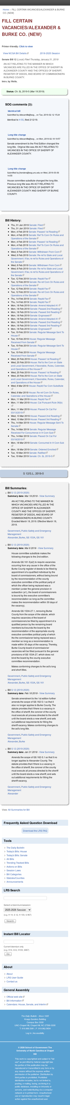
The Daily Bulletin (15, 847)
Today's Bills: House (17, 851)
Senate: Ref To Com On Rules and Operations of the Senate (37, 236)
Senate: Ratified (38, 452)
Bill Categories (14, 874)
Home (6, 9)
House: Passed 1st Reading (45, 358)
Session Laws (14, 870)
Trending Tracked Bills (18, 862)
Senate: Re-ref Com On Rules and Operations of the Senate (37, 283)
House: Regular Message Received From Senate (33, 340)
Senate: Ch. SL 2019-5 (42, 456)
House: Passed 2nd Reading (46, 415)
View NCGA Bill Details (16, 53)
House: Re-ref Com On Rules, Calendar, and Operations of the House (35, 394)
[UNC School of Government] (34, 3)
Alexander (13, 537)
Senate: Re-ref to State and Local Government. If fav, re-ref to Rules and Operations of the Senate (37, 258)
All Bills (10, 858)
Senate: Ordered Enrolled (44, 449)
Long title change (17, 134)
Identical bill (14, 111)
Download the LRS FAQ (35, 830)
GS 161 (40, 537)
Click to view (26, 46)
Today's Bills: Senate (17, 855)
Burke (22, 537)
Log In (28, 1032)
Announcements (15, 881)
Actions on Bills (14, 866)
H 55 (21, 119)
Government (14, 530)
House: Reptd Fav (40, 399)
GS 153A (30, 537)
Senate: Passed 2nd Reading (46, 308)
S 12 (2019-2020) (20, 492)
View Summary (47, 495)
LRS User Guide (15, 977)
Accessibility (38, 1032)
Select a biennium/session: (17, 904)
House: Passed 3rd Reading (45, 419)
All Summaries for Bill (19, 809)
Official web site (16, 996)
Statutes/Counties (15, 877)
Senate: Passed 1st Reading (44, 231)
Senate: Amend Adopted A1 (45, 305)
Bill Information (15, 1000)
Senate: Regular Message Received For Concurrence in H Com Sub (33, 431)
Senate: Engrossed (41, 315)
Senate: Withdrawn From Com (45, 251)
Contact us (12, 981)
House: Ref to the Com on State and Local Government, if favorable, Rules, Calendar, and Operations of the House (38, 366)
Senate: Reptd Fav (39, 278)
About (10, 973)
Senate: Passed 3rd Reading (46, 312)
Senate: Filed (37, 224)
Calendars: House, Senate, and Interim (27, 1004)
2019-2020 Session (50, 53)
